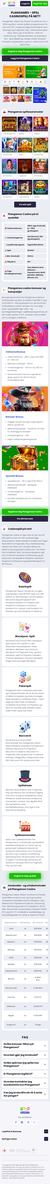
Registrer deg (40, 3)
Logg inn (25, 3)
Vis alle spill (25, 204)
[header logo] (11, 3)
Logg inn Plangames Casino (25, 58)
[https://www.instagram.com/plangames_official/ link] (22, 1122)
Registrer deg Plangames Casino (25, 51)
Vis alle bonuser (25, 518)
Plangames (11, 690)
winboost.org (10, 35)
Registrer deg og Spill (25, 876)
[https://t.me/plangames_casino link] (28, 1122)
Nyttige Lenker (9, 1139)
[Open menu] (4, 3)
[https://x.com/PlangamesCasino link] (34, 1122)
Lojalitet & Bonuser (11, 1131)
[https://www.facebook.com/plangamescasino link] (15, 1122)
